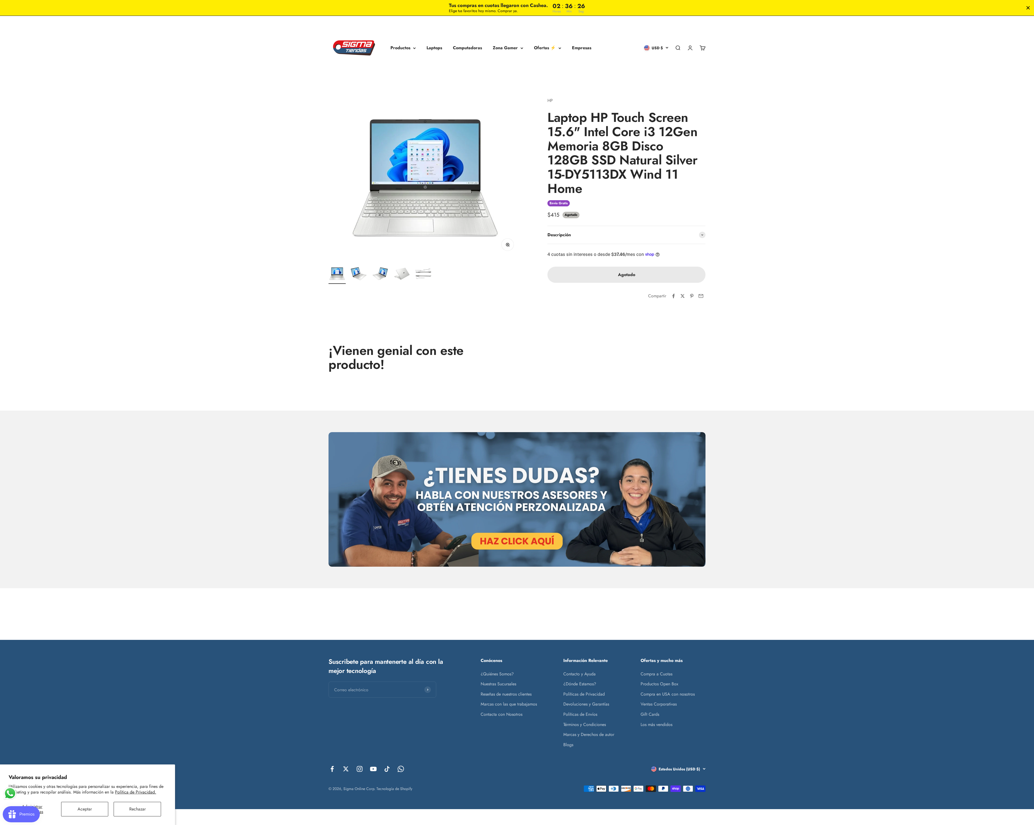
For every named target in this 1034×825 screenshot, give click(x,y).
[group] (517, 499)
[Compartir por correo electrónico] (700, 296)
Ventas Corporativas (659, 704)
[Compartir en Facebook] (673, 296)
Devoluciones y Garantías (586, 704)
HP (550, 100)
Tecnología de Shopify (394, 788)
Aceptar (85, 809)
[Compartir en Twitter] (682, 296)
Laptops (434, 48)
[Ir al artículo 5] (423, 274)
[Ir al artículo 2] (358, 274)
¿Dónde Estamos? (579, 684)
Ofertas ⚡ (545, 48)
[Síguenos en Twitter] (346, 769)
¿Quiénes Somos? (497, 674)
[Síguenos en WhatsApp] (400, 769)
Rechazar (137, 809)
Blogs (568, 745)
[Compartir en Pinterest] (691, 296)
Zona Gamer (505, 48)
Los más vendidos (656, 724)
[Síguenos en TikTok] (387, 769)
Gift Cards (650, 714)
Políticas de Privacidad (584, 694)
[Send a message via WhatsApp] (10, 793)
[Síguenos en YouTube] (373, 769)
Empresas (581, 48)
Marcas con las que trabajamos (509, 704)
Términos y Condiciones (584, 724)
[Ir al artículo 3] (380, 274)
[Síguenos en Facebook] (332, 769)
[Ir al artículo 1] (337, 274)
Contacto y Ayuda (579, 674)
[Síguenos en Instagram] (359, 769)
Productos (400, 48)
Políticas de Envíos (580, 714)
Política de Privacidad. (135, 792)
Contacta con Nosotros (501, 714)
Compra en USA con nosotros (668, 694)
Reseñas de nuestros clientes (506, 694)
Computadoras (467, 48)
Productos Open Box (659, 684)
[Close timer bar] (1028, 8)
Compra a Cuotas (656, 674)
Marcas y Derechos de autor (588, 734)
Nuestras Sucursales (498, 684)
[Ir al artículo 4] (401, 274)
